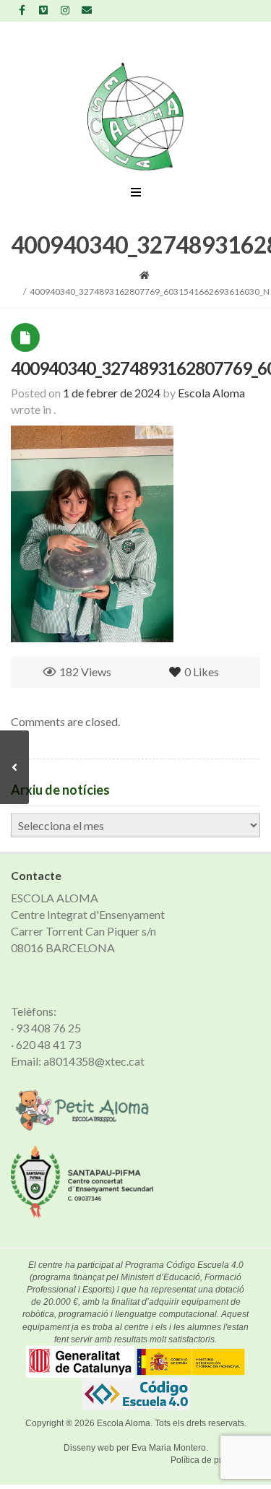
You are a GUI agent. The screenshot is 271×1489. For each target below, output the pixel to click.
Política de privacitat (210, 1460)
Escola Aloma (123, 1423)
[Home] (144, 274)
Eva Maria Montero (169, 1448)
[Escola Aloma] (135, 116)
